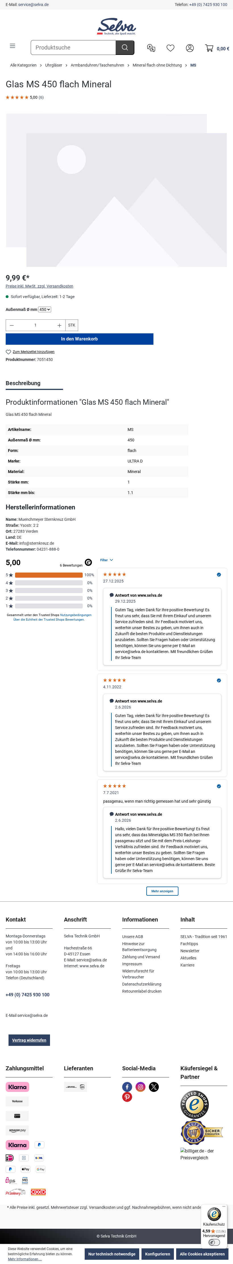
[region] (116, 190)
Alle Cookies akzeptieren (202, 1254)
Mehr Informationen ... (25, 1259)
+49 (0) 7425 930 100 (208, 4)
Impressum (132, 964)
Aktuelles (188, 958)
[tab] (34, 383)
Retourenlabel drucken (142, 991)
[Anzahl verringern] (12, 325)
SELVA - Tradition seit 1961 (203, 936)
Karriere (187, 965)
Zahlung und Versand (141, 957)
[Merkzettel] (169, 47)
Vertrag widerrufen (29, 1040)
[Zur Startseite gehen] (116, 26)
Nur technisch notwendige (112, 1254)
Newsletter (189, 951)
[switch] (214, 1242)
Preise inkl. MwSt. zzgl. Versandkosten (39, 286)
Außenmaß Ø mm (21, 309)
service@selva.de (33, 4)
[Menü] (12, 45)
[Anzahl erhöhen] (60, 325)
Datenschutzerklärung (141, 984)
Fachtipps (189, 943)
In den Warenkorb (79, 339)
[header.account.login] (188, 47)
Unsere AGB (132, 936)
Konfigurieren (157, 1254)
